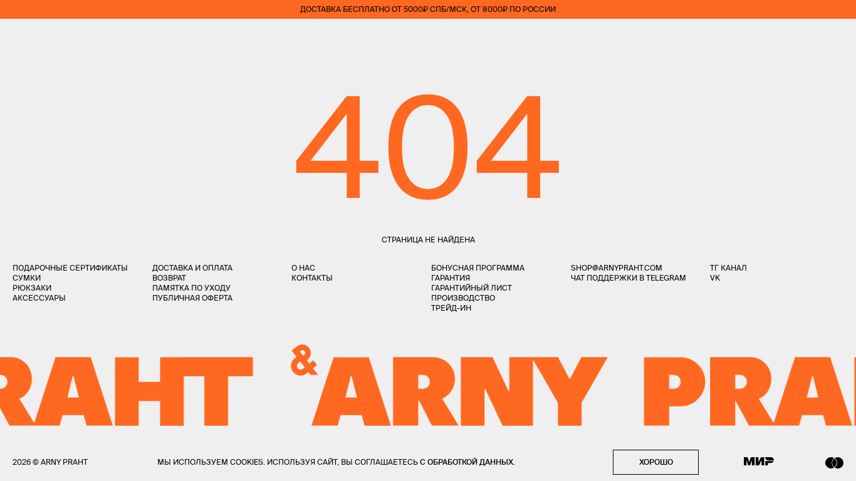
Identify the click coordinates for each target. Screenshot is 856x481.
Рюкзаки (32, 288)
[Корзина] (838, 37)
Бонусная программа (478, 268)
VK (715, 278)
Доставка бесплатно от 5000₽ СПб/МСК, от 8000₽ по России (428, 9)
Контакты (312, 278)
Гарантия (450, 278)
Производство (463, 298)
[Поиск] (54, 37)
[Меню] (18, 38)
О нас (303, 268)
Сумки (27, 278)
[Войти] (802, 37)
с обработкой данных (466, 462)
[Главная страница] (428, 37)
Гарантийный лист (471, 288)
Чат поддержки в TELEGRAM (628, 278)
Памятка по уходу (191, 288)
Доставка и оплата (192, 268)
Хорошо (656, 462)
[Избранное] (764, 38)
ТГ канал (728, 268)
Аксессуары (39, 298)
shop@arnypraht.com (616, 268)
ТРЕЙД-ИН (451, 308)
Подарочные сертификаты (70, 268)
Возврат (169, 278)
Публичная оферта (192, 298)
